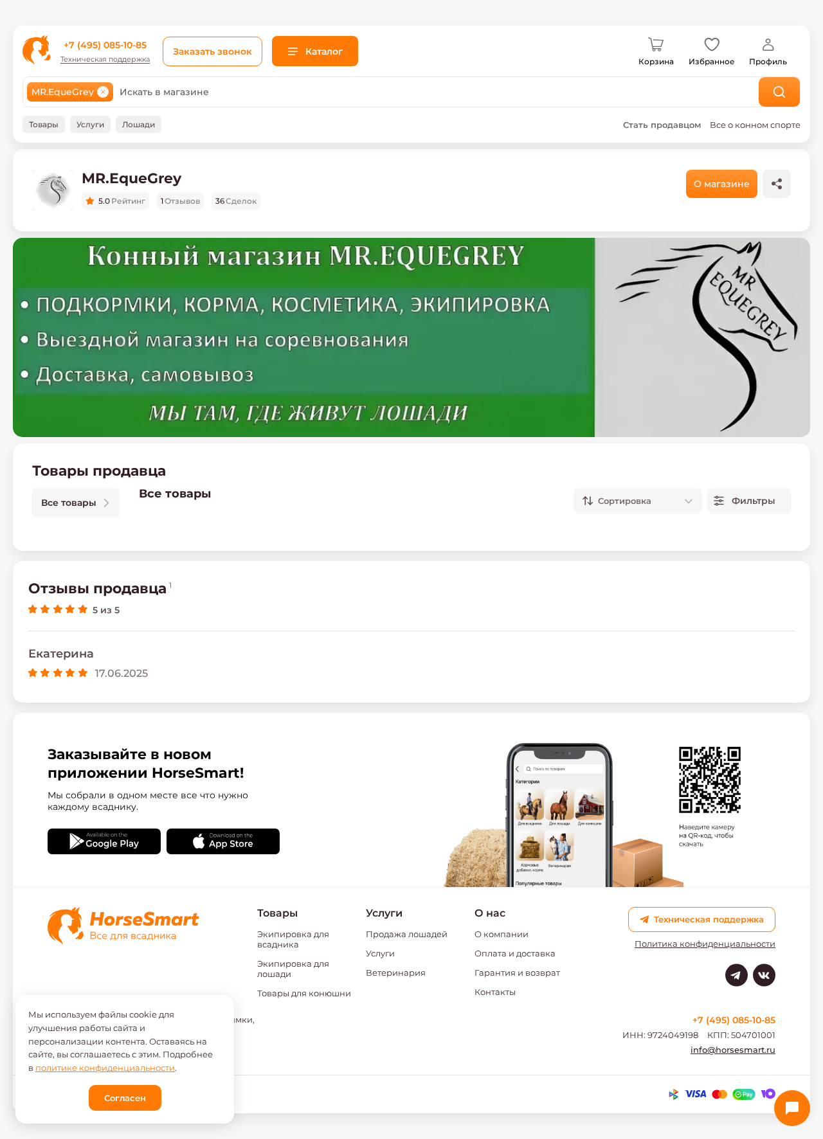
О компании (502, 934)
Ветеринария (396, 972)
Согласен (125, 1098)
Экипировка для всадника (293, 939)
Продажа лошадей (407, 934)
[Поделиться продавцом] (777, 184)
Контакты (495, 992)
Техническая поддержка (105, 59)
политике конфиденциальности (105, 1068)
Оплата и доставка (515, 953)
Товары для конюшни (304, 993)
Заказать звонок (212, 51)
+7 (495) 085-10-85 (105, 45)
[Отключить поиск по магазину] (103, 92)
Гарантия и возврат (517, 972)
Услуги (380, 953)
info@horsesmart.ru (733, 1050)
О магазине (722, 184)
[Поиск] (779, 91)
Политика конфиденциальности (705, 944)
